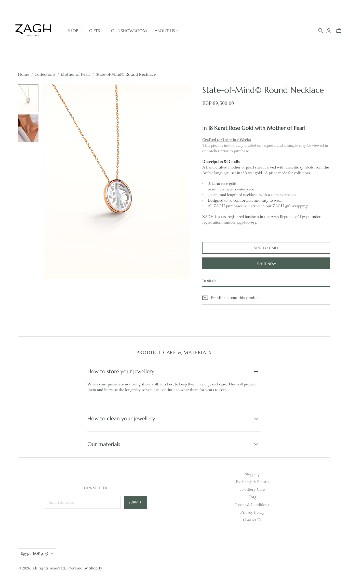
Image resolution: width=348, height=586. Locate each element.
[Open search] (320, 30)
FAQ (252, 496)
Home (23, 74)
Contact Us (252, 519)
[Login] (328, 30)
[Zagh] (33, 30)
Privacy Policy (252, 512)
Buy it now (266, 264)
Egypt (34, 553)
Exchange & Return (252, 481)
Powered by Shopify (84, 567)
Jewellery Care (252, 489)
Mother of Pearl (75, 74)
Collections (45, 74)
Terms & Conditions (252, 504)
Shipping (252, 474)
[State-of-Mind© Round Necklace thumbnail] (28, 98)
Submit (135, 502)
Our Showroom (129, 30)
